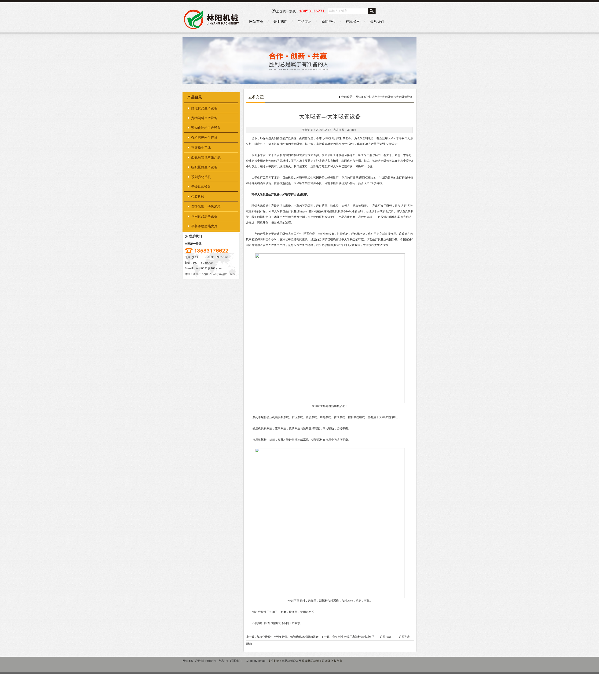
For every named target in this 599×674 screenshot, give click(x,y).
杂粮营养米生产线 (204, 137)
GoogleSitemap (256, 661)
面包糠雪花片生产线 (206, 157)
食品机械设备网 (291, 661)
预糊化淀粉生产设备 (206, 128)
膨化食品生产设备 (204, 108)
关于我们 (280, 21)
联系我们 (377, 21)
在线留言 (353, 21)
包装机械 (197, 196)
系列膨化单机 (201, 177)
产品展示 (304, 21)
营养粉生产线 (201, 147)
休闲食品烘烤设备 (204, 216)
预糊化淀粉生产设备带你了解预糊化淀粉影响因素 (287, 636)
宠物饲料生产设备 (204, 118)
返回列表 (404, 636)
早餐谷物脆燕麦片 (204, 226)
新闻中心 (328, 21)
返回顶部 (385, 636)
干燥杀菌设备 (201, 187)
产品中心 (224, 661)
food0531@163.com (209, 268)
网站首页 (256, 21)
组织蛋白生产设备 (204, 167)
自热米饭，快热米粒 (206, 206)
